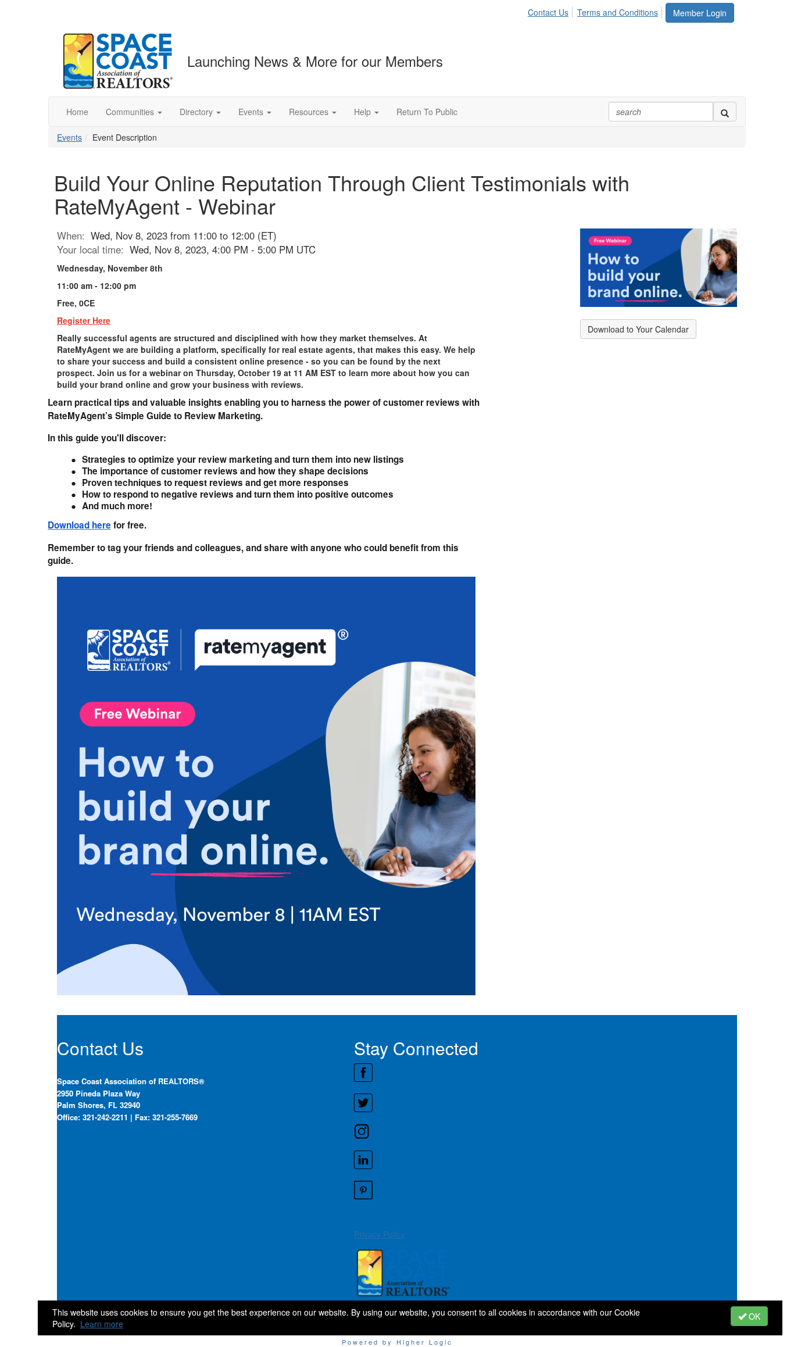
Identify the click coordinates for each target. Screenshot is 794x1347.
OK (753, 1316)
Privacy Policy (379, 1234)
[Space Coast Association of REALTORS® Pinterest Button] (545, 1190)
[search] (724, 112)
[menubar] (596, 10)
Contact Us (548, 12)
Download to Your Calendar (638, 329)
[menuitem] (551, 10)
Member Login (700, 13)
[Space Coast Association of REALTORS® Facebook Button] (545, 1072)
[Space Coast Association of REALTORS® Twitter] (545, 1103)
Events (69, 137)
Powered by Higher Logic (397, 1341)
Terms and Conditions (617, 12)
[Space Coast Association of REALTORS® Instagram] (545, 1131)
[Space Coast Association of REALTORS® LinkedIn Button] (545, 1160)
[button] (134, 111)
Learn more (101, 1324)
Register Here (83, 320)
